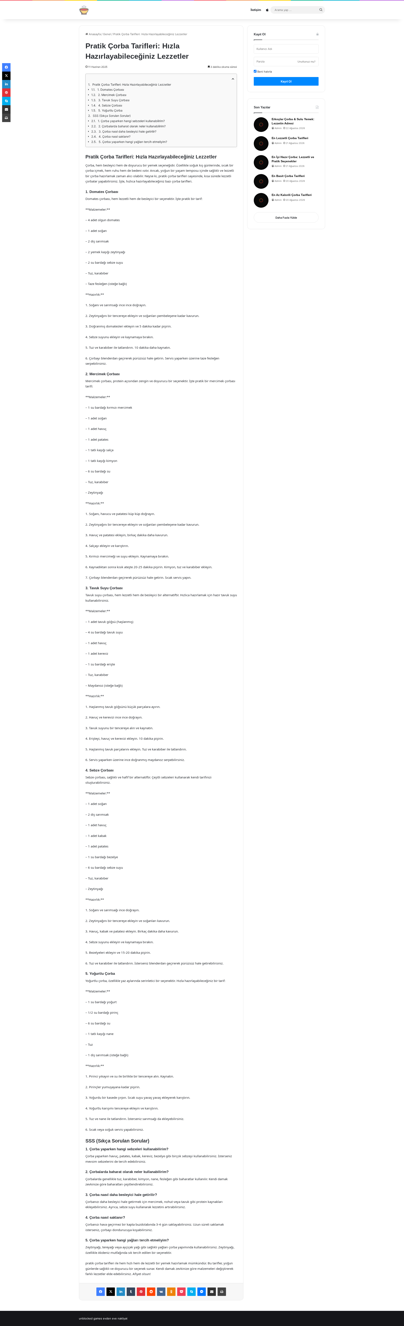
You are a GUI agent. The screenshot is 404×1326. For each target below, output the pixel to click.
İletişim (256, 10)
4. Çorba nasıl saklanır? (114, 136)
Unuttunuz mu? (306, 61)
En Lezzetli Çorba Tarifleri (290, 138)
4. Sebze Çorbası (110, 105)
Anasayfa (94, 34)
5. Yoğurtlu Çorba (110, 110)
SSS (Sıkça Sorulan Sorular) (112, 115)
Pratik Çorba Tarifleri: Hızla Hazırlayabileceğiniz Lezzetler (131, 84)
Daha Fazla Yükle (286, 217)
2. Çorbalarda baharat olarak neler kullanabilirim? (132, 126)
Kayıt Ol (286, 81)
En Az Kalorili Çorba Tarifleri (292, 195)
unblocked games (90, 1318)
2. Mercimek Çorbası (112, 95)
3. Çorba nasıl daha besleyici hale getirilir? (127, 131)
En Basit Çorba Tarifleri (288, 176)
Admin (278, 128)
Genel (107, 34)
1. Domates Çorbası (110, 89)
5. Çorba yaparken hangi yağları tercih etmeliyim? (133, 142)
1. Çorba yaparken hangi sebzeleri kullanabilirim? (131, 121)
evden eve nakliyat (115, 1318)
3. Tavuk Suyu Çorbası (113, 100)
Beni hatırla (264, 71)
